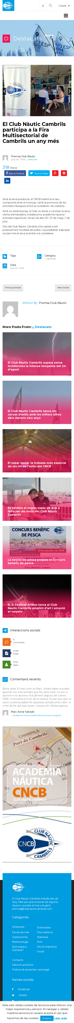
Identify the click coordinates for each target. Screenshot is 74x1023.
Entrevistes (44, 927)
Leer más (60, 1018)
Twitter (23, 995)
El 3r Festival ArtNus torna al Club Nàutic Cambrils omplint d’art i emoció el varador (36, 608)
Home (49, 35)
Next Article (63, 287)
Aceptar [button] (46, 1018)
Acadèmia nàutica (22, 715)
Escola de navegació (51, 715)
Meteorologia (20, 941)
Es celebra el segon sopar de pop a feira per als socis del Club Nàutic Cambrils (34, 511)
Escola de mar (20, 932)
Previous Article (13, 287)
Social (40, 951)
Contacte (17, 960)
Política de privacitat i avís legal (30, 969)
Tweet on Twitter (41, 173)
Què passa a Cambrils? (19, 948)
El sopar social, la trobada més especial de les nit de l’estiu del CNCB (37, 464)
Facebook (24, 989)
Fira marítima (45, 932)
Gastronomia (20, 937)
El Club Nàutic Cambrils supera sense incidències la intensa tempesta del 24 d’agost (37, 366)
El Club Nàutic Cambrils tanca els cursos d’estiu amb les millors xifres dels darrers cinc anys (34, 414)
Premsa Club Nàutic (23, 156)
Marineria (42, 937)
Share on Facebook (16, 173)
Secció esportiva (47, 946)
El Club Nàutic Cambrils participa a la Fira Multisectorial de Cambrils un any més (34, 132)
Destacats (27, 38)
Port (39, 941)
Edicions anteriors (22, 964)
